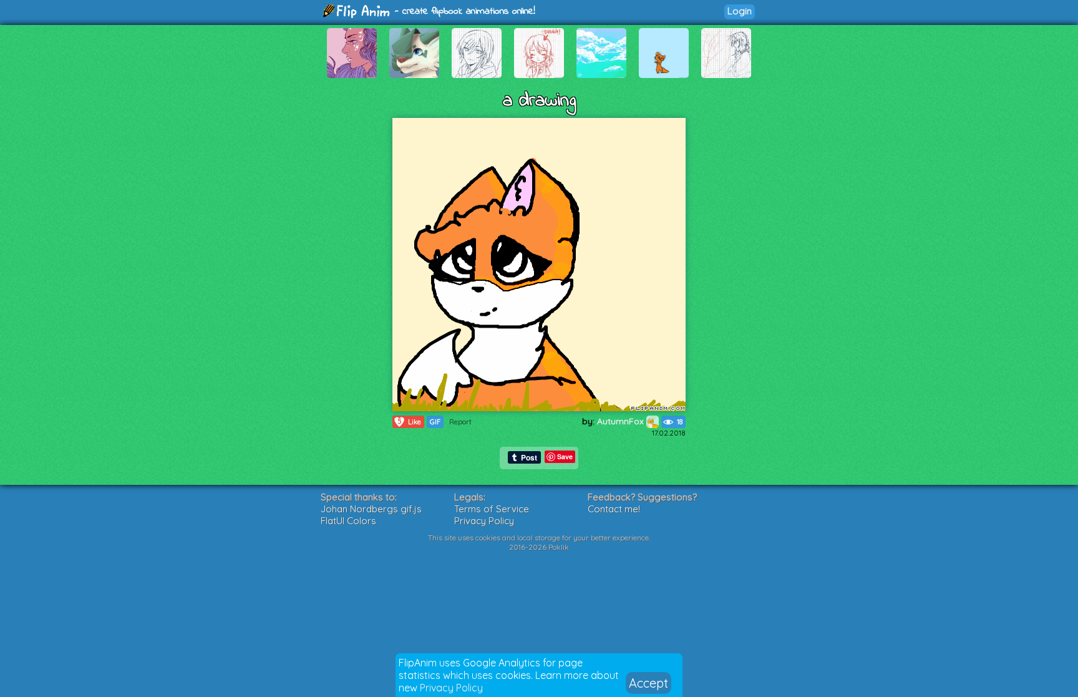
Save (565, 456)
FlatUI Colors (348, 521)
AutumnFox (621, 421)
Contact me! (614, 509)
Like (409, 421)
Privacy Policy (451, 687)
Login (739, 11)
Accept (648, 683)
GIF (435, 421)
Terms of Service (491, 509)
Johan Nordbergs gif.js (371, 509)
